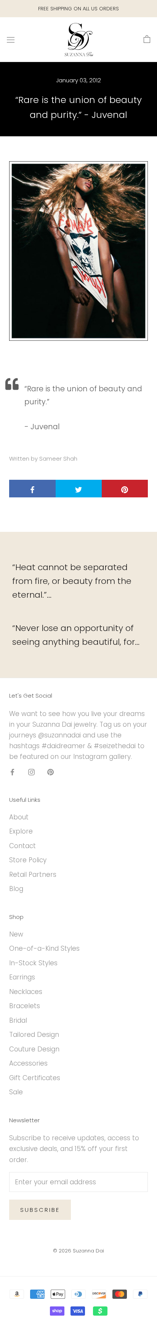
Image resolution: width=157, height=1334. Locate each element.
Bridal (18, 1020)
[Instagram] (31, 771)
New (16, 934)
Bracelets (24, 1005)
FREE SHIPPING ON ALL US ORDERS (78, 8)
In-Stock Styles (33, 963)
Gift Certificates (34, 1077)
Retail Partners (32, 874)
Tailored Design (34, 1034)
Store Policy (27, 860)
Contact (22, 845)
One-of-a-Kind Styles (44, 948)
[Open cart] (147, 39)
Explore (21, 831)
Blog (16, 888)
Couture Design (34, 1049)
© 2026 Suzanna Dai (78, 1250)
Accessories (28, 1063)
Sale (16, 1092)
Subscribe (40, 1210)
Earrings (22, 977)
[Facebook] (12, 771)
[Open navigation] (10, 39)
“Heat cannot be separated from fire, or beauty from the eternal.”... (71, 581)
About (19, 817)
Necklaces (25, 991)
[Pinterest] (50, 771)
